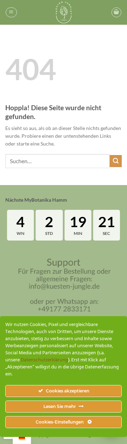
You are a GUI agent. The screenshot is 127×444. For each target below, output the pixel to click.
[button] (11, 12)
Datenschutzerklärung (44, 360)
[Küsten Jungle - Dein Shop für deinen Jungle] (63, 12)
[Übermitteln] (116, 161)
